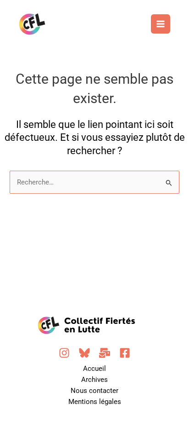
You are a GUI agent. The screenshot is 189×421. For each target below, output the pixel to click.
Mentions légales (94, 402)
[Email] (104, 352)
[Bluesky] (84, 352)
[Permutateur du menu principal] (160, 24)
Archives (94, 379)
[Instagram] (64, 352)
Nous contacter (94, 390)
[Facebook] (124, 352)
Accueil (94, 368)
